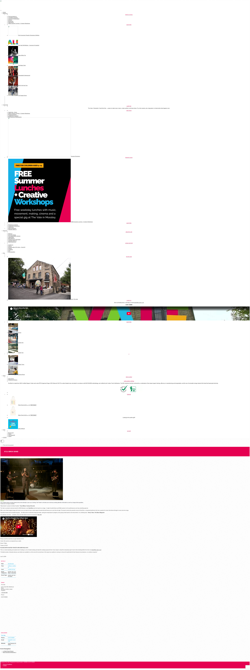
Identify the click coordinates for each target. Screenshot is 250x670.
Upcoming (13, 572)
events (9, 575)
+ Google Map (4, 592)
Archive (9, 571)
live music (12, 576)
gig (12, 571)
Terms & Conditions (7, 664)
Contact (5, 665)
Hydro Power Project (8, 651)
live (14, 575)
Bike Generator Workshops (9, 652)
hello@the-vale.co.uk (139, 302)
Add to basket (33, 405)
